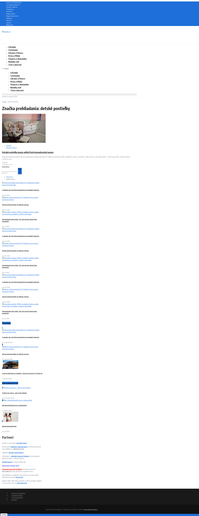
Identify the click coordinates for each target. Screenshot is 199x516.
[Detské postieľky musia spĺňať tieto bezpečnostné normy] (24, 142)
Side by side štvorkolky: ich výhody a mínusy (15, 205)
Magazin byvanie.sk (12, 16)
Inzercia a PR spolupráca (13, 2)
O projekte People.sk (12, 5)
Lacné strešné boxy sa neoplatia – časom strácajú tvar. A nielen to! (22, 373)
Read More (5, 167)
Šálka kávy (9, 25)
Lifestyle (12, 47)
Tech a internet (15, 64)
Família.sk (9, 18)
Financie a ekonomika (17, 59)
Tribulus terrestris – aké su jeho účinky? (14, 393)
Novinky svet (13, 61)
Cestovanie (13, 50)
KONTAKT (14, 500)
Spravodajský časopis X (91, 509)
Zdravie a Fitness (15, 53)
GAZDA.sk (9, 11)
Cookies (4, 515)
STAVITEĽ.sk (10, 9)
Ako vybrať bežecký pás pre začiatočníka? (14, 405)
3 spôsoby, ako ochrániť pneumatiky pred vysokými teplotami (20, 190)
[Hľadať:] (12, 173)
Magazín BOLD (10, 14)
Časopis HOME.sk (11, 7)
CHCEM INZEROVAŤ (17, 497)
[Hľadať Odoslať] (20, 171)
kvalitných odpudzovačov (19, 447)
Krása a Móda (14, 56)
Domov (4, 102)
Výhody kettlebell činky (9, 426)
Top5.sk (8, 23)
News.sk (9, 20)
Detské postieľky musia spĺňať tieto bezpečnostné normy (27, 152)
